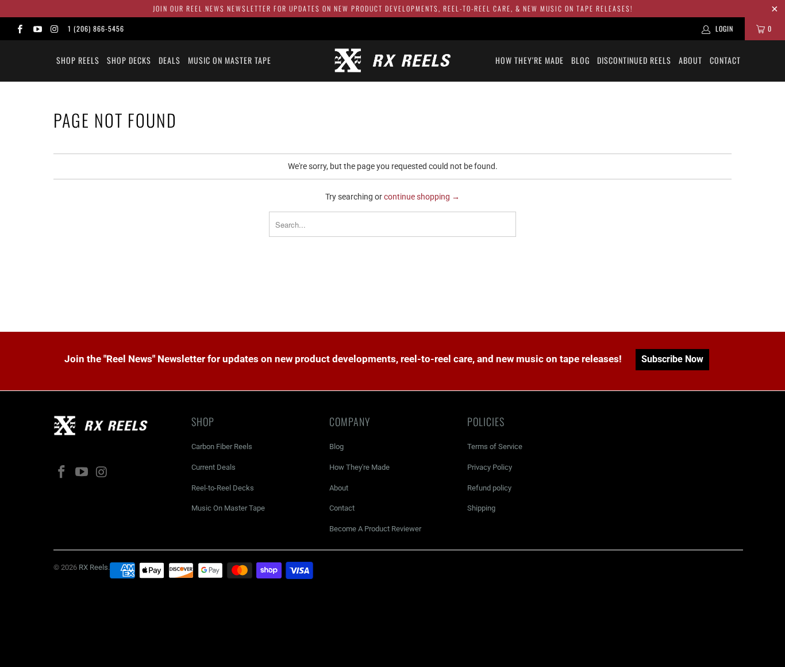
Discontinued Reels (634, 60)
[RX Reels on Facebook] (19, 29)
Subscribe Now (672, 359)
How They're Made (529, 60)
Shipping (481, 508)
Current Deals (213, 467)
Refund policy (489, 488)
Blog (580, 60)
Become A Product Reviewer (375, 528)
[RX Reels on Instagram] (54, 29)
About (690, 60)
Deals (169, 60)
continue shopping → (422, 196)
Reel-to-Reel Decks (222, 488)
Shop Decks (129, 60)
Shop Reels (77, 60)
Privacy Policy (489, 467)
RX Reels (93, 567)
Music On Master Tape (228, 508)
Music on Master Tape (229, 60)
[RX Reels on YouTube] (36, 29)
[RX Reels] (393, 61)
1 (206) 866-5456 (96, 28)
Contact (725, 60)
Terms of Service (494, 446)
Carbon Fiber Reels (221, 446)
